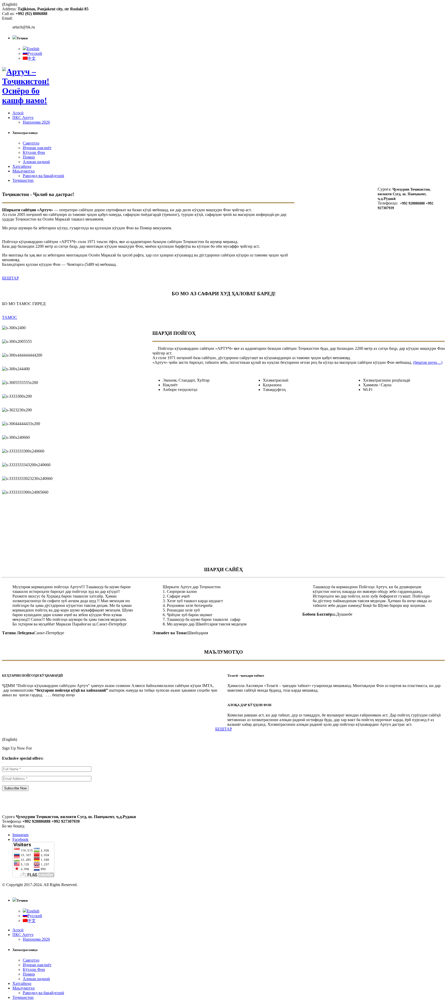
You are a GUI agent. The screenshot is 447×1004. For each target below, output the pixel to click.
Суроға (8, 816)
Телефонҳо (11, 821)
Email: (7, 18)
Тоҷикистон (23, 180)
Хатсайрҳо (21, 166)
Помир (29, 157)
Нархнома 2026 (36, 122)
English (33, 49)
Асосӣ (18, 113)
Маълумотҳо (23, 171)
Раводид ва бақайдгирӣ (43, 175)
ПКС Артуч (22, 117)
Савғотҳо (31, 143)
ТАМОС (9, 317)
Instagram (20, 835)
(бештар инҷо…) (427, 362)
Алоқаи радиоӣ (36, 162)
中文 (31, 58)
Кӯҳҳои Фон (34, 152)
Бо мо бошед (13, 826)
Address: (10, 9)
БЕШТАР (10, 278)
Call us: (9, 13)
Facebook (20, 839)
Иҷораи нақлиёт (37, 148)
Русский (34, 53)
